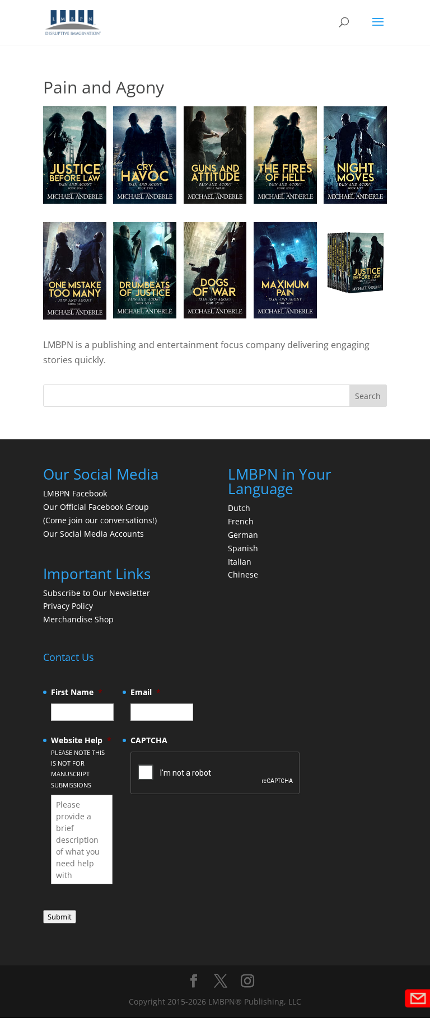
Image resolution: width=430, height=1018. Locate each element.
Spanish (243, 548)
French (241, 521)
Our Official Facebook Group (96, 506)
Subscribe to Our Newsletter (96, 593)
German (243, 534)
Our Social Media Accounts (93, 533)
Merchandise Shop (78, 619)
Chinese (243, 574)
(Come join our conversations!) (100, 520)
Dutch (239, 508)
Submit (60, 917)
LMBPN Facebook (76, 493)
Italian (239, 561)
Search (368, 396)
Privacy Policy (68, 606)
